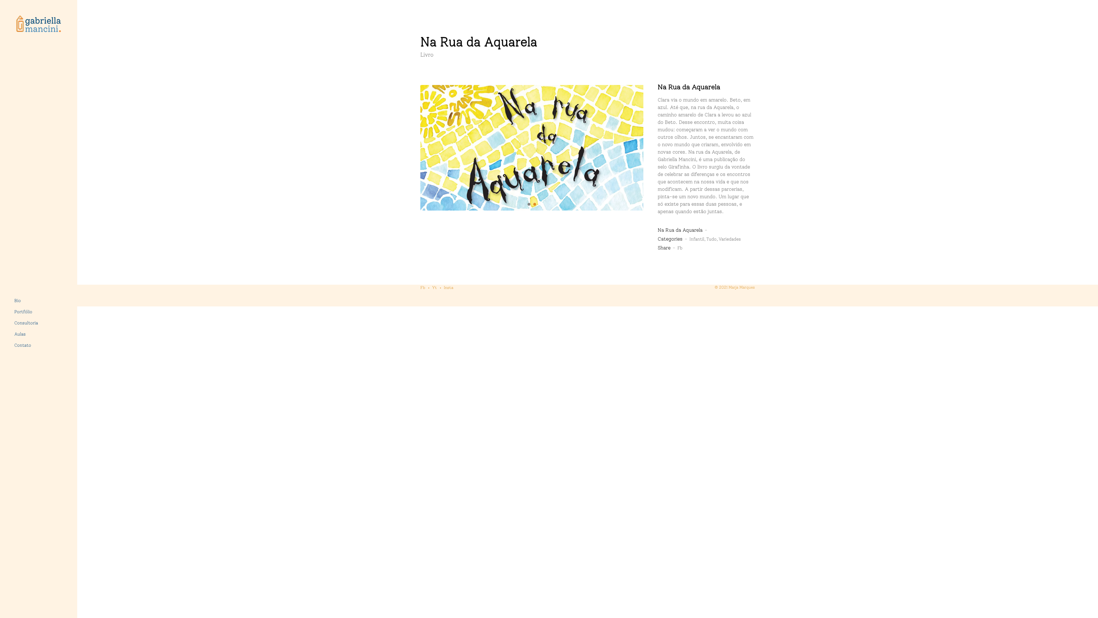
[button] (529, 204)
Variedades (730, 239)
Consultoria (26, 323)
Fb (680, 248)
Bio (17, 300)
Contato (22, 345)
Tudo (711, 239)
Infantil (696, 239)
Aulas (20, 334)
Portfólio (23, 311)
